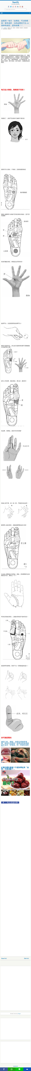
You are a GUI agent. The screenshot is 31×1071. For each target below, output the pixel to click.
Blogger (19, 1013)
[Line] (19, 1069)
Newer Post (4, 958)
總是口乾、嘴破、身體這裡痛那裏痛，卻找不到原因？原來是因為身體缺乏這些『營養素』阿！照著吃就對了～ (15, 744)
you (22, 7)
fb (8, 7)
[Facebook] (4, 1069)
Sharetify (15, 2)
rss (20, 7)
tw (11, 7)
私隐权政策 (15, 1066)
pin (15, 7)
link (18, 7)
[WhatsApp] (12, 1069)
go (13, 7)
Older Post (26, 958)
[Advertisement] (12, 34)
